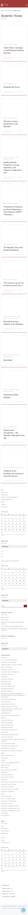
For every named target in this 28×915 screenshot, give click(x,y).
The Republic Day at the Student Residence (13, 248)
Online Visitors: (6, 888)
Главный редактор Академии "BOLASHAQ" (13, 57)
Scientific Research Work (10, 789)
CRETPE (3, 718)
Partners (4, 758)
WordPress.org (4, 833)
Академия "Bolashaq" (9, 219)
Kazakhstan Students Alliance (11, 750)
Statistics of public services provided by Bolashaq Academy (12, 623)
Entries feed (4, 828)
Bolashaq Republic (7, 688)
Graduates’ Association (9, 730)
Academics (4, 676)
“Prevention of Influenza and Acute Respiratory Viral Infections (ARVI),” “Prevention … (13, 210)
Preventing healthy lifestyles (10, 395)
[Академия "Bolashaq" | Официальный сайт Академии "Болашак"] (4, 5)
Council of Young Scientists (11, 715)
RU (2, 554)
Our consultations (7, 755)
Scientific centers (7, 786)
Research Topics (5, 617)
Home (2, 10)
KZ (1, 551)
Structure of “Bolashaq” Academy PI (9, 497)
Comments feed (5, 831)
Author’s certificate (8, 686)
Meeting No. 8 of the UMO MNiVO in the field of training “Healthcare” (14, 629)
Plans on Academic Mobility (10, 762)
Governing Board (7, 727)
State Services (6, 796)
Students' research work (10, 806)
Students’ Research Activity (10, 808)
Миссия (3, 837)
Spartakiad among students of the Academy (13, 322)
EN (2, 556)
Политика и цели (5, 842)
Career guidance (7, 691)
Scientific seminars (7, 791)
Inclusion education (8, 743)
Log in (2, 826)
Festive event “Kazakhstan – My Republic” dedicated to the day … (14, 434)
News (2, 490)
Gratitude (4, 732)
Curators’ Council (7, 720)
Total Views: (5, 893)
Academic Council (7, 669)
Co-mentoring (8, 10)
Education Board (7, 722)
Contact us (3, 504)
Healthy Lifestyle (7, 737)
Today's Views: (6, 891)
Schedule (4, 779)
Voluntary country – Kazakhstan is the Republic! (11, 124)
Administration (4, 494)
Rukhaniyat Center (7, 777)
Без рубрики (5, 815)
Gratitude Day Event (11, 87)
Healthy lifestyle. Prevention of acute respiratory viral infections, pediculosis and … (12, 167)
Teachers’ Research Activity (10, 810)
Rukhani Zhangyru (7, 774)
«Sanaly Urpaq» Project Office (11, 664)
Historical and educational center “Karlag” (13, 740)
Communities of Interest (9, 706)
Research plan (4, 619)
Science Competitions (8, 784)
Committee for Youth (8, 704)
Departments (4, 506)
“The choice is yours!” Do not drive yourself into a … (13, 284)
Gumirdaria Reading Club (9, 734)
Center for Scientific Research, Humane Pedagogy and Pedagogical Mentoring (13, 695)
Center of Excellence (8, 699)
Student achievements (8, 801)
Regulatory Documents (9, 770)
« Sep (2, 535)
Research (4, 772)
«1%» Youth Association (9, 660)
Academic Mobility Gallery (10, 672)
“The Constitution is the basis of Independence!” (12, 626)
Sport (3, 794)
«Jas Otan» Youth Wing (8, 662)
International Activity (8, 748)
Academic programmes (6, 499)
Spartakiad (7, 360)
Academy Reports (7, 679)
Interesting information (9, 746)
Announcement (4, 492)
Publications (5, 765)
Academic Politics (7, 674)
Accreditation (6, 681)
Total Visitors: (6, 896)
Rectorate (4, 767)
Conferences (5, 713)
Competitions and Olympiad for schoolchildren (11, 709)
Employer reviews (7, 725)
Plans (3, 760)
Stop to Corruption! (8, 798)
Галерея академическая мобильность (10, 561)
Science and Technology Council (12, 782)
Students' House (6, 803)
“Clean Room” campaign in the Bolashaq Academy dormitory (13, 50)
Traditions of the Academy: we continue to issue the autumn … (13, 473)
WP (8, 908)
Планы (2, 840)
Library (2, 502)
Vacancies (4, 813)
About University (7, 667)
